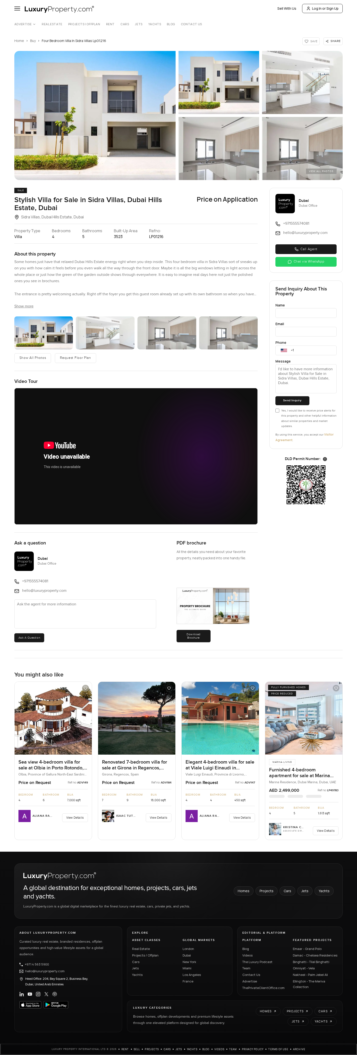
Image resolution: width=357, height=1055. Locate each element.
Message (283, 361)
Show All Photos (32, 358)
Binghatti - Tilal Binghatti (311, 962)
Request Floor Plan (75, 358)
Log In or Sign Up (325, 8)
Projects (266, 891)
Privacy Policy (253, 1049)
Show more (24, 306)
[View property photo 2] (218, 82)
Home (19, 40)
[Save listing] (85, 688)
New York (189, 962)
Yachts (154, 24)
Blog (171, 24)
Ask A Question (29, 637)
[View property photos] (95, 115)
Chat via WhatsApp (309, 262)
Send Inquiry (292, 400)
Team (246, 968)
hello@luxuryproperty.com (45, 971)
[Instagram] (38, 994)
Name (280, 305)
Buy (33, 40)
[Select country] (284, 350)
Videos (247, 955)
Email (279, 323)
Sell (137, 1049)
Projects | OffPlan (84, 24)
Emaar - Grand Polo (307, 949)
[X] (46, 994)
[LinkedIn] (21, 994)
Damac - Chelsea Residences (315, 955)
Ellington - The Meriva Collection (309, 984)
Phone (280, 342)
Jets (138, 24)
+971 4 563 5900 (37, 964)
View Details (75, 818)
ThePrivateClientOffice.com (263, 988)
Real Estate (52, 24)
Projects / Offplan (145, 955)
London (188, 949)
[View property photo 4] (218, 148)
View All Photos (321, 171)
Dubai (187, 955)
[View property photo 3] (302, 82)
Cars (124, 24)
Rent (110, 24)
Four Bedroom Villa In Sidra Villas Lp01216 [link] (74, 40)
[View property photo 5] (302, 148)
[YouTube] (30, 994)
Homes (243, 891)
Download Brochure (194, 636)
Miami (187, 968)
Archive (299, 1049)
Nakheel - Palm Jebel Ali (310, 975)
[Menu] (17, 8)
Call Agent (308, 249)
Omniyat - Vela (304, 968)
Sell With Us (286, 8)
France (188, 981)
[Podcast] (54, 994)
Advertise (23, 24)
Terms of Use (278, 1049)
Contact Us (191, 24)
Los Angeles (192, 975)
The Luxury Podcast (257, 962)
